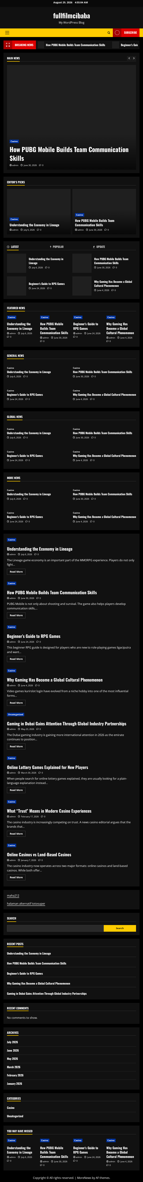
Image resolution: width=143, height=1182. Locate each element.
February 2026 (15, 1075)
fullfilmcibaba (71, 15)
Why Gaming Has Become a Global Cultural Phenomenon (82, 286)
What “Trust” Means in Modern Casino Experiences (49, 811)
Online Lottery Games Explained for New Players (47, 767)
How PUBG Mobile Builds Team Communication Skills (65, 45)
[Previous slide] (129, 58)
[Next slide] (134, 58)
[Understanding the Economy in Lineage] (39, 211)
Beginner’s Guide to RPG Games (16, 286)
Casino (14, 141)
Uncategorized (15, 714)
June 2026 (13, 1050)
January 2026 (14, 1083)
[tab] (28, 247)
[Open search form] (109, 32)
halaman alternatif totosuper (26, 903)
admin (15, 165)
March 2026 (13, 1067)
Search (11, 918)
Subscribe (130, 32)
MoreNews (84, 1178)
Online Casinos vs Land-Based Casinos (39, 854)
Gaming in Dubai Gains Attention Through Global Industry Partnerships (66, 723)
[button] (7, 32)
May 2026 (12, 1058)
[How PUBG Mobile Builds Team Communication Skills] (71, 117)
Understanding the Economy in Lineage (34, 225)
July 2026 (12, 1042)
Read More (17, 572)
